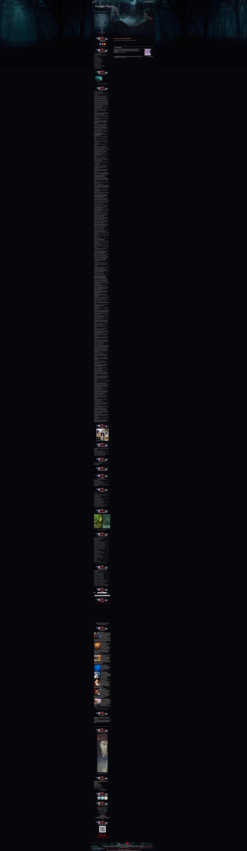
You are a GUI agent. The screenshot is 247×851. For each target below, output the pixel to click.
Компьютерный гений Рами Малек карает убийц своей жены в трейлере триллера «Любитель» (101, 170)
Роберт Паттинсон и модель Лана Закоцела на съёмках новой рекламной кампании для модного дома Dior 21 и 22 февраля (101, 311)
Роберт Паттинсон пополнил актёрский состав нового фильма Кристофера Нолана (101, 173)
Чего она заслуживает (98, 555)
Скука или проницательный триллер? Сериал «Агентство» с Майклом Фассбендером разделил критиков (100, 176)
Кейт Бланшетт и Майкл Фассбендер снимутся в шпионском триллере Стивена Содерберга (101, 358)
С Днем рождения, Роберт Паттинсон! (101, 141)
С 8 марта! (96, 94)
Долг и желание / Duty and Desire (100, 546)
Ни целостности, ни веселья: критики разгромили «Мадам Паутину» (100, 329)
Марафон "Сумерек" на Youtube (100, 109)
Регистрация (147, 2)
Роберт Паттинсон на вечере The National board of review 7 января (101, 160)
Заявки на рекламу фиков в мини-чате (102, 623)
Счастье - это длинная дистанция (100, 542)
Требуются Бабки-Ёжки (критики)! (100, 453)
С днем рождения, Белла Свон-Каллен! (101, 205)
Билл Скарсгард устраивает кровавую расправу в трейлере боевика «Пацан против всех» (101, 303)
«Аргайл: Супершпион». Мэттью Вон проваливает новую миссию (100, 324)
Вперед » (151, 56)
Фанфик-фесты (97, 480)
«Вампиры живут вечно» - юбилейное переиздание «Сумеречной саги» (100, 151)
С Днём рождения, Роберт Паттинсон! (101, 248)
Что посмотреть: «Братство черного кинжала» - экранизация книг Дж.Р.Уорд (100, 125)
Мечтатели (96, 549)
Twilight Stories (97, 540)
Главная (143, 2)
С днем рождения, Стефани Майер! (100, 165)
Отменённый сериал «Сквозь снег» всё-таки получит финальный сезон (101, 268)
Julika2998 (105, 817)
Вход (150, 2)
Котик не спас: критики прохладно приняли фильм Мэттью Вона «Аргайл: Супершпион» (101, 346)
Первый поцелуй (97, 561)
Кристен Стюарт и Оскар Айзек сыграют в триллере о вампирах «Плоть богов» (101, 255)
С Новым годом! (97, 164)
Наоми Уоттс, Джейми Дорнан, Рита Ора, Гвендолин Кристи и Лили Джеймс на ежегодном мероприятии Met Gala (101, 252)
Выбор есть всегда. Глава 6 (99, 572)
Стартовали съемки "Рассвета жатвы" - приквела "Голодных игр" (101, 129)
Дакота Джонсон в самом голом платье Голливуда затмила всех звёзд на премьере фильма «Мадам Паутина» (101, 332)
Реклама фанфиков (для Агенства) (100, 54)
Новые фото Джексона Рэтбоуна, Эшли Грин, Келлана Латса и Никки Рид (101, 231)
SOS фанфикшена (98, 496)
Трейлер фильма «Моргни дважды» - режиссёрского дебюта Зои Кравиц (100, 259)
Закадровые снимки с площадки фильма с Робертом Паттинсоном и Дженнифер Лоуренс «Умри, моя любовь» (101, 218)
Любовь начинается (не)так (99, 548)
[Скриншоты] (147, 52)
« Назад (148, 56)
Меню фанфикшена (98, 60)
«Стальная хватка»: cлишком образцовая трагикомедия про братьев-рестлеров (101, 376)
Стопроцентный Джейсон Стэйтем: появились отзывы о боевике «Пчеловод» (101, 383)
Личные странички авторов (99, 506)
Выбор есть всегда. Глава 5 (99, 574)
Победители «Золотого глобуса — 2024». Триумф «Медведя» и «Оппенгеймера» (101, 391)
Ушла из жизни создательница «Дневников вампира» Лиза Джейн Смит (101, 149)
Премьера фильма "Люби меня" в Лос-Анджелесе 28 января (100, 154)
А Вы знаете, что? (98, 59)
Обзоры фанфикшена (98, 503)
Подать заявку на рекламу (102, 529)
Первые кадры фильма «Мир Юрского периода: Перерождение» (100, 207)
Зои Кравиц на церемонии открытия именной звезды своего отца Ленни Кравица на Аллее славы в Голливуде (101, 270)
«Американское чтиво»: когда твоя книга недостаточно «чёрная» (101, 318)
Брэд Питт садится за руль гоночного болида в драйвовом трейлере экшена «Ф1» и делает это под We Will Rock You (101, 225)
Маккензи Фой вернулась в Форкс (100, 96)
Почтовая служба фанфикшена (100, 502)
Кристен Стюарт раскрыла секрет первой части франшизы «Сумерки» (101, 316)
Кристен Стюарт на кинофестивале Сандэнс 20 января (100, 363)
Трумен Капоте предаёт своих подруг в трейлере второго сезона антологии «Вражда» (100, 397)
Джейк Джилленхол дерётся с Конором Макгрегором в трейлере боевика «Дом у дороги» (100, 355)
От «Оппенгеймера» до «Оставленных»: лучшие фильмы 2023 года (101, 406)
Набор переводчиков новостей (100, 455)
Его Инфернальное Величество (100, 545)
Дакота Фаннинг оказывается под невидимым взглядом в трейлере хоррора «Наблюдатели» (101, 295)
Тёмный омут (97, 554)
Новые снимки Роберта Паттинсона (100, 158)
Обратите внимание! (98, 58)
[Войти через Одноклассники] (105, 44)
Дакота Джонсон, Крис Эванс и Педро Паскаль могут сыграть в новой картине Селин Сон (100, 335)
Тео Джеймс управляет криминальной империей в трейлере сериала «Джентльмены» (100, 306)
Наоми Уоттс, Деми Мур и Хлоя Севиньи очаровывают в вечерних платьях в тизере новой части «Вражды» (101, 412)
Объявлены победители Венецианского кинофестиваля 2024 (101, 212)
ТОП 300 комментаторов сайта (102, 83)
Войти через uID (102, 41)
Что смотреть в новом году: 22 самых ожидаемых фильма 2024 (100, 389)
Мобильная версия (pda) (124, 847)
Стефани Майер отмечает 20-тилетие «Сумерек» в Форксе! (100, 107)
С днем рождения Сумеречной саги (100, 131)
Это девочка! (97, 261)
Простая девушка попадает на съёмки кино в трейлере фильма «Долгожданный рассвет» (101, 338)
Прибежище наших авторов (99, 499)
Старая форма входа (102, 46)
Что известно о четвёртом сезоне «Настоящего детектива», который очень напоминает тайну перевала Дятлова (101, 409)
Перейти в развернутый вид (102, 624)
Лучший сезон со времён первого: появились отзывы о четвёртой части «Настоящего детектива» (100, 394)
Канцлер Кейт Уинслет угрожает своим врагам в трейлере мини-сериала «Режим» (101, 340)
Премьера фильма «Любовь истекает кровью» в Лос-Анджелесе (100, 285)
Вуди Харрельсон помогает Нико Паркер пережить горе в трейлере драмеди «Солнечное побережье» (101, 365)
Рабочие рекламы (98, 66)
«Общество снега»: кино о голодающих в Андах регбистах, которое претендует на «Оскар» (101, 374)
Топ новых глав (97, 64)
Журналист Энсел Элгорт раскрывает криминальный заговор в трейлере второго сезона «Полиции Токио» (101, 386)
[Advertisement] (133, 43)
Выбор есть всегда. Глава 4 (99, 575)
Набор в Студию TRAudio (99, 450)
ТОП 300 (96, 493)
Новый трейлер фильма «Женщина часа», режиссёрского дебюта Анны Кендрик (101, 199)
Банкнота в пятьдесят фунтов (99, 552)
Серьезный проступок (98, 551)
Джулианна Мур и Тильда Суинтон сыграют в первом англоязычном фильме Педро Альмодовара (101, 351)
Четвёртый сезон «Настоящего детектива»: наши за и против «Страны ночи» (101, 297)
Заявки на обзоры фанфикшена (100, 505)
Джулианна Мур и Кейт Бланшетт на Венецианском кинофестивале (100, 216)
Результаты (100, 789)
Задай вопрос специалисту (99, 481)
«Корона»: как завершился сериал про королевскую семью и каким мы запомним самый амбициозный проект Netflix (101, 420)
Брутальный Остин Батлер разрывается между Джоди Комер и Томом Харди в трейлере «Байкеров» (101, 292)
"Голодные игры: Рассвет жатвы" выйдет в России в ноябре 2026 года (101, 105)
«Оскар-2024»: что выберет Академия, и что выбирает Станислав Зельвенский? (101, 280)
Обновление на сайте (98, 91)
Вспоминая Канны (98, 237)
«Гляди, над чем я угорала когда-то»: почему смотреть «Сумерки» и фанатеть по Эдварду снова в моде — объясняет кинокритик (101, 121)
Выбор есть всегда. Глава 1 (99, 583)
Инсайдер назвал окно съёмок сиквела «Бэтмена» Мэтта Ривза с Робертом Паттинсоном (100, 404)
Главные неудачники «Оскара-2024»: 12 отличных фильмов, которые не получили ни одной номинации (101, 283)
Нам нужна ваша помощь (99, 229)
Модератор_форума (125, 56)
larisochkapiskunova (100, 817)
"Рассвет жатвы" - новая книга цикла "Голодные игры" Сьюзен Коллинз (100, 147)
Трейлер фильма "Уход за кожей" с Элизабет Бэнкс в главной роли (100, 227)
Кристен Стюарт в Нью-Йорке (99, 274)
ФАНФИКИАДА (97, 464)
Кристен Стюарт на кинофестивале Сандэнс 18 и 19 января (100, 368)
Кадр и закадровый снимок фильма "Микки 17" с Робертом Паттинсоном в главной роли (101, 186)
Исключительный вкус (98, 539)
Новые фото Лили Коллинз (99, 184)
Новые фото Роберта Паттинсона (100, 202)
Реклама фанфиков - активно (100, 55)
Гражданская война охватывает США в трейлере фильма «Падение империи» (100, 348)
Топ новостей (97, 63)
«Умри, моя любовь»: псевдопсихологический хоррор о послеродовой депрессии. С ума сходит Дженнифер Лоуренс (100, 134)
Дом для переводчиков (98, 500)
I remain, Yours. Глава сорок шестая (100, 580)
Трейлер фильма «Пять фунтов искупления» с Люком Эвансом (99, 239)
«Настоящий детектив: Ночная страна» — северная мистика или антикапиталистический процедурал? (101, 371)
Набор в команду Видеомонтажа (100, 452)
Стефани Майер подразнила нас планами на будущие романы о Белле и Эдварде (101, 103)
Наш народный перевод (98, 483)
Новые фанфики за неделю (99, 65)
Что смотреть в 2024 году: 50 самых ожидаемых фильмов (100, 399)
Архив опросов (104, 789)
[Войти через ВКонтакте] (100, 44)
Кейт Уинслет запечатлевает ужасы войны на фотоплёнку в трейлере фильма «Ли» (101, 257)
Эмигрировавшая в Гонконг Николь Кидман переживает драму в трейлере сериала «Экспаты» (101, 415)
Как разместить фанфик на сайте (100, 494)
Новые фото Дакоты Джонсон (99, 342)
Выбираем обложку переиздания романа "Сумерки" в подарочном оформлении (101, 100)
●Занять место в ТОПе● (102, 562)
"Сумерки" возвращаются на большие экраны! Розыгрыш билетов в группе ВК (100, 98)
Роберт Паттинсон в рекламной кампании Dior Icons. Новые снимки (101, 193)
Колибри (96, 558)
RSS (152, 2)
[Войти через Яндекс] (102, 44)
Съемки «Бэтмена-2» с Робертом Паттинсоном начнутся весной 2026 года (101, 127)
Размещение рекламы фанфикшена (102, 708)
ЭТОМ (107, 721)
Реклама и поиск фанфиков (121, 40)
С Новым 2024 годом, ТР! (99, 401)
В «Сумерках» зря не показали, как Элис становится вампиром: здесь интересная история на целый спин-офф (101, 114)
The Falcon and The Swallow (99, 543)
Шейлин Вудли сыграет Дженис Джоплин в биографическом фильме (101, 210)
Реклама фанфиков (98, 53)
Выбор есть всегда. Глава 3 (99, 577)
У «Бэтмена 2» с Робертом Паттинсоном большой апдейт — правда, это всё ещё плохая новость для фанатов (101, 222)
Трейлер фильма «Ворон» (99, 272)
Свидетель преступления (99, 557)
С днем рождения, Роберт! (99, 93)
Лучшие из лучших (98, 497)
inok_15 (102, 818)
